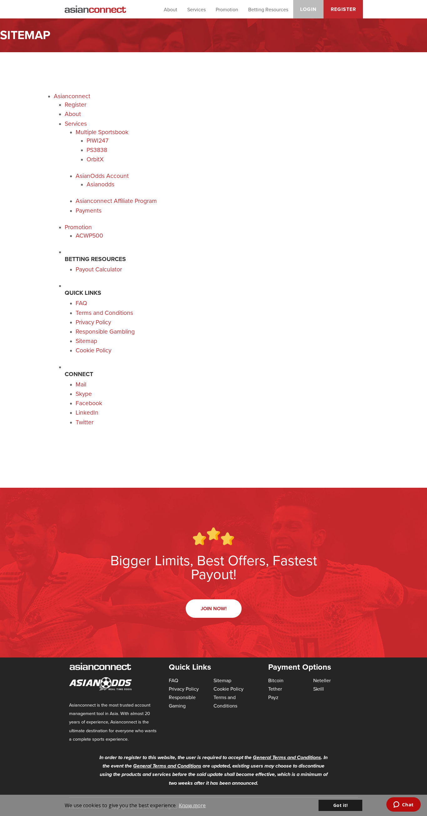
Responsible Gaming (182, 701)
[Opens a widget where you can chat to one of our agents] (403, 805)
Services (196, 9)
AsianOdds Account (102, 175)
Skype (84, 393)
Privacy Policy (93, 322)
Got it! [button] (340, 805)
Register (75, 104)
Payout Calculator (99, 269)
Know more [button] (192, 805)
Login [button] (308, 9)
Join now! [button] (214, 608)
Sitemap (86, 340)
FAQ (81, 303)
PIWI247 (97, 140)
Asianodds (100, 184)
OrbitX (95, 159)
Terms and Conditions (104, 312)
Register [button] (343, 9)
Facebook (89, 403)
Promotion (227, 9)
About (170, 9)
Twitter (84, 422)
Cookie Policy (93, 350)
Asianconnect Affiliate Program (116, 200)
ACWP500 (89, 235)
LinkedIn (87, 412)
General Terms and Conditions (287, 757)
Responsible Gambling (105, 331)
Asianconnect (72, 96)
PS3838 (97, 149)
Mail (81, 384)
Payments (89, 210)
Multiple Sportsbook (102, 132)
